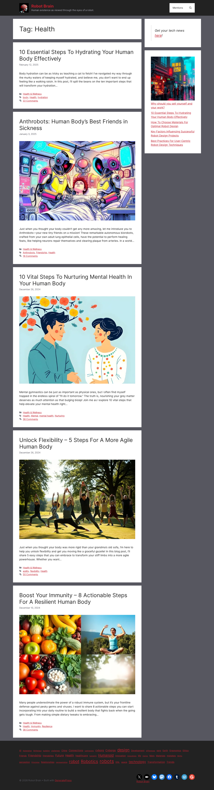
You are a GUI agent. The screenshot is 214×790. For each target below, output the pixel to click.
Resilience (47, 726)
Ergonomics (175, 750)
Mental (34, 415)
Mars (151, 755)
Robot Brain (42, 6)
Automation (27, 751)
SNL (117, 762)
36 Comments (30, 419)
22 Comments (30, 100)
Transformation (156, 762)
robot (74, 761)
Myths (179, 756)
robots (107, 761)
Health (33, 97)
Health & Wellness (32, 93)
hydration (43, 97)
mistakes (171, 755)
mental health (46, 415)
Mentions (178, 7)
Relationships (47, 762)
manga (145, 756)
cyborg (99, 750)
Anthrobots (29, 252)
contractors (89, 751)
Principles (35, 762)
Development (137, 750)
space (124, 762)
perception (24, 762)
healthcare (82, 755)
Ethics (186, 750)
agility (26, 571)
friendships (48, 755)
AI (20, 750)
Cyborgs (110, 750)
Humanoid (106, 755)
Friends (23, 755)
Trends (170, 762)
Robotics (89, 761)
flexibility (34, 571)
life (139, 755)
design (123, 750)
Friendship (41, 252)
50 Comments (30, 574)
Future (59, 755)
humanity (93, 756)
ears (159, 750)
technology (137, 762)
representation (62, 762)
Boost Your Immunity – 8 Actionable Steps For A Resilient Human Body (73, 598)
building (46, 751)
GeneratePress (63, 780)
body (25, 97)
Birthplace (37, 751)
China (64, 750)
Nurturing (60, 415)
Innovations (131, 756)
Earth (165, 750)
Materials (160, 755)
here (158, 35)
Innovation (120, 755)
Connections (76, 750)
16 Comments (30, 256)
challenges (55, 751)
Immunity (36, 726)
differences (150, 751)
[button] (190, 8)
